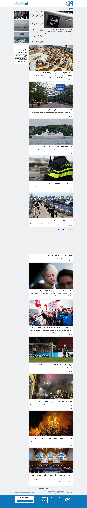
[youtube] (19, 2)
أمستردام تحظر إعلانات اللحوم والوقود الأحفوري (56, 255)
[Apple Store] (52, 493)
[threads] (16, 2)
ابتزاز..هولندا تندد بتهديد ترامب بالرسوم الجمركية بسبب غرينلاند (52, 327)
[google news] (31, 492)
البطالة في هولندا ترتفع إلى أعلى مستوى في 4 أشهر (36, 12)
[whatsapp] (22, 2)
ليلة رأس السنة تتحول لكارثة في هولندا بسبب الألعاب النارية (53, 401)
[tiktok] (21, 2)
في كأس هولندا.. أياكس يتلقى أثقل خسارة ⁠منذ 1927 (55, 364)
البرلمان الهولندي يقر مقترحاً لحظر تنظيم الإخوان (56, 72)
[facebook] (17, 2)
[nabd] (33, 492)
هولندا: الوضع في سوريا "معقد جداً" (60, 220)
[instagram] (25, 2)
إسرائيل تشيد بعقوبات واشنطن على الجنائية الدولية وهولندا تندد (51, 475)
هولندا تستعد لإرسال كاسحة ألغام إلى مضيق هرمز (37, 21)
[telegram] (23, 2)
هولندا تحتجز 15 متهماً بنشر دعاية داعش (59, 183)
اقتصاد (52, 497)
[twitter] (20, 2)
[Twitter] (21, 492)
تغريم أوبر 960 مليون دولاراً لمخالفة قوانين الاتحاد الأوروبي (62, 29)
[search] (14, 2)
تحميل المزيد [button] (43, 488)
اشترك (25, 501)
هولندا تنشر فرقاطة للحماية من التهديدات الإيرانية (56, 146)
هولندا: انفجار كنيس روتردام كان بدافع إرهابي (57, 109)
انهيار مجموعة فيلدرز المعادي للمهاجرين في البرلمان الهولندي (52, 290)
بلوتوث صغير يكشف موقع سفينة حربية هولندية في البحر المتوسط (36, 33)
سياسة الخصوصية (44, 497)
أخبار (59, 497)
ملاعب (59, 500)
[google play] (60, 493)
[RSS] (15, 492)
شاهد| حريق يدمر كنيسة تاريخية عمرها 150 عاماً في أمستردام (52, 438)
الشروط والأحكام (44, 500)
